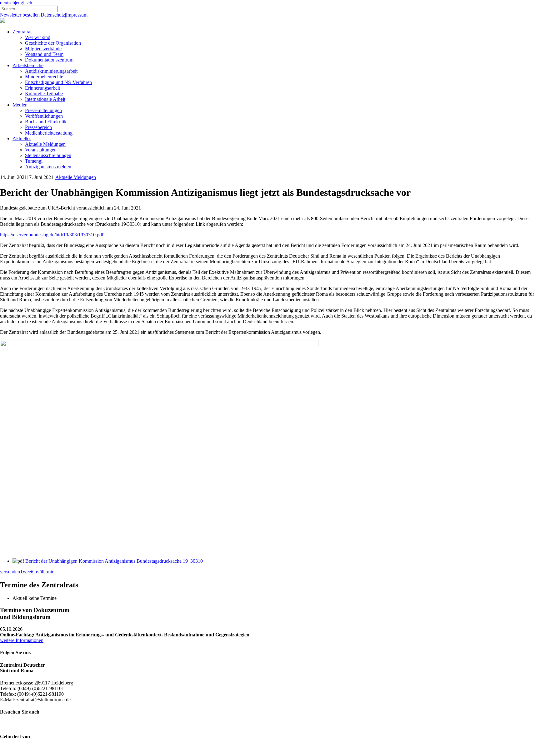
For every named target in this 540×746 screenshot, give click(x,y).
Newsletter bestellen (20, 14)
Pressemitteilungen (43, 110)
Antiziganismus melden (48, 166)
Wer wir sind (37, 37)
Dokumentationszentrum (49, 59)
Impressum (77, 14)
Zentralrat (22, 31)
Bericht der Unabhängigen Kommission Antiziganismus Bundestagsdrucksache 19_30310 (114, 561)
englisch (24, 2)
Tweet (26, 571)
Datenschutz (53, 14)
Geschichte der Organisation (53, 43)
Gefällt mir (42, 571)
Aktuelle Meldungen (45, 144)
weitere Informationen (21, 640)
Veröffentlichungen (44, 116)
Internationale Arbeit (45, 99)
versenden (10, 571)
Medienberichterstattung (48, 133)
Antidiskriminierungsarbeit (51, 71)
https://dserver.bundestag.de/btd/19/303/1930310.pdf (51, 234)
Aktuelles (21, 138)
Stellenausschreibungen (48, 155)
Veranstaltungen (41, 149)
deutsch (7, 2)
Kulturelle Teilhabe (44, 93)
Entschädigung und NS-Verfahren (58, 82)
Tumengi (33, 161)
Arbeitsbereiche (27, 65)
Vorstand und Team (44, 54)
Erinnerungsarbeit (42, 88)
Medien (20, 104)
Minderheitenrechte (44, 76)
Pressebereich (38, 127)
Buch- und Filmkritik (46, 121)
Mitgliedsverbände (43, 48)
